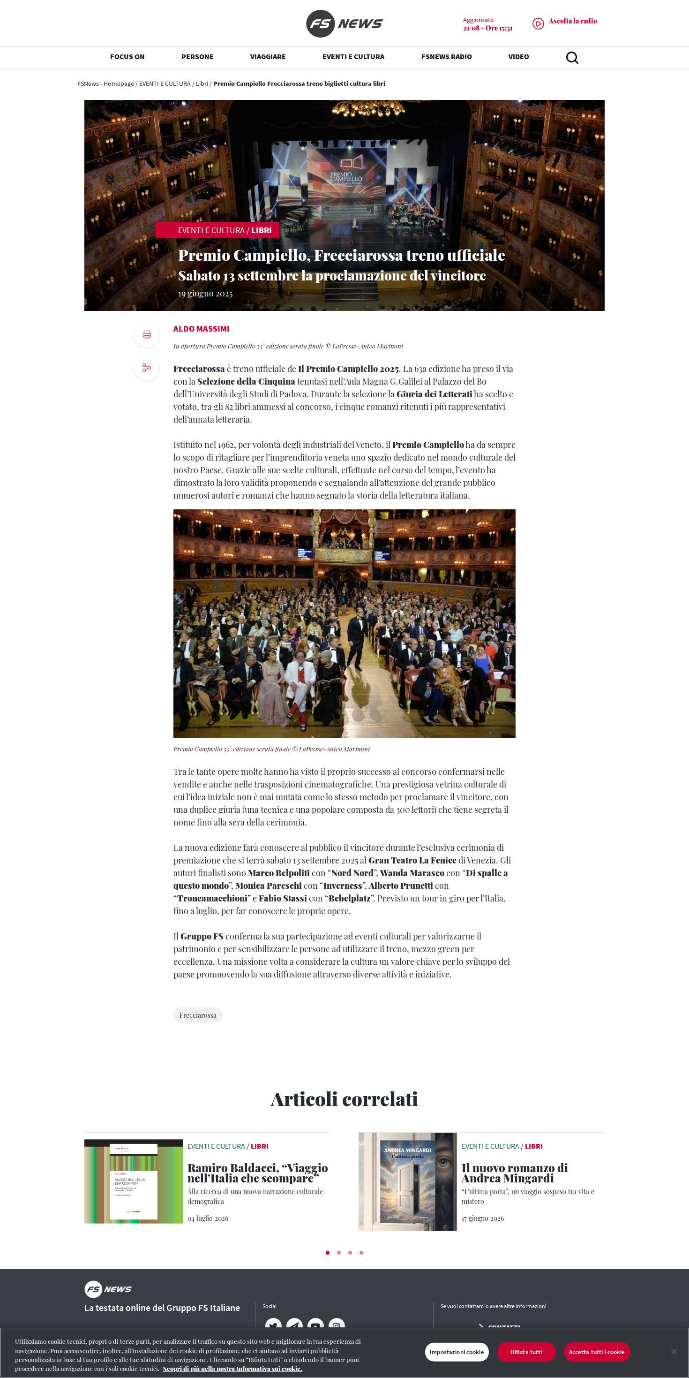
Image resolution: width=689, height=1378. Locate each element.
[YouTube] (315, 1326)
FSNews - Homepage (105, 83)
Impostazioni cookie (457, 1352)
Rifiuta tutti (526, 1352)
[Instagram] (336, 1326)
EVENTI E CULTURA (165, 83)
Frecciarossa (198, 1015)
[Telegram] (294, 1326)
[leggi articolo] (133, 1180)
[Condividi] (146, 393)
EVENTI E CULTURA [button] (353, 56)
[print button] (146, 335)
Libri (202, 83)
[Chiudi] (674, 1351)
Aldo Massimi (201, 328)
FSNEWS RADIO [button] (446, 56)
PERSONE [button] (197, 56)
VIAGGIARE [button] (268, 56)
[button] (328, 1253)
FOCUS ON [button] (127, 56)
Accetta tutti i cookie (597, 1352)
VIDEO (519, 56)
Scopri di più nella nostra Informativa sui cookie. (232, 1368)
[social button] (146, 367)
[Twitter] (273, 1326)
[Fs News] (344, 23)
